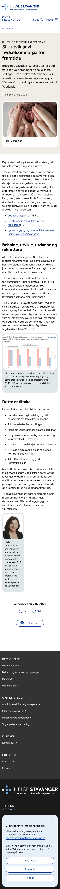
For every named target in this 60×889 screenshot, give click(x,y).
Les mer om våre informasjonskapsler (25, 837)
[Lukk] (52, 820)
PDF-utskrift (33, 623)
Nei (39, 611)
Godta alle (30, 860)
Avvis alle (30, 869)
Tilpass (30, 877)
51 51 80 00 (8, 809)
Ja (24, 611)
